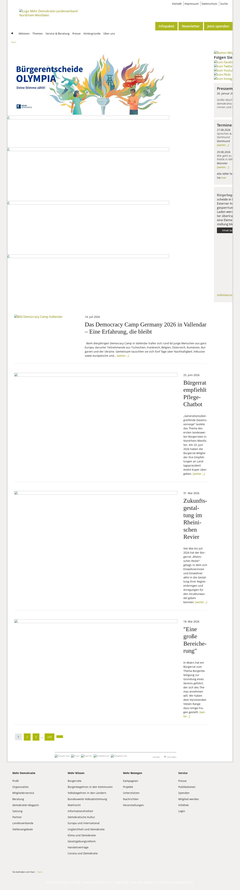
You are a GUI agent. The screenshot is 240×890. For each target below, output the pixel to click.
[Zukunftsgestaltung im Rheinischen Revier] (95, 493)
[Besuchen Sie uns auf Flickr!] (222, 74)
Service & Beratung (58, 33)
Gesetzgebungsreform (82, 841)
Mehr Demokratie (23, 773)
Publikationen (187, 787)
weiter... (223, 145)
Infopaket (166, 26)
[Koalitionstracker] (87, 150)
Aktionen (24, 33)
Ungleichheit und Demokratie (86, 829)
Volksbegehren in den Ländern (87, 793)
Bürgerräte (74, 781)
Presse (76, 33)
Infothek (183, 805)
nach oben (171, 757)
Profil (15, 781)
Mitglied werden (188, 799)
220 (49, 737)
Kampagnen (130, 781)
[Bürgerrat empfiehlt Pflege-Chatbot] (95, 375)
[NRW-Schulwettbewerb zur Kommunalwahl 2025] (87, 118)
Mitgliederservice (23, 793)
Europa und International (84, 823)
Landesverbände (22, 823)
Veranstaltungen (133, 805)
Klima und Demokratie (82, 835)
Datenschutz (209, 3)
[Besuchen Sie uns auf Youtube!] (225, 70)
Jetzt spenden (218, 26)
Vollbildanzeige (226, 295)
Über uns (109, 33)
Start (13, 42)
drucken (156, 757)
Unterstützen (131, 793)
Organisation (20, 787)
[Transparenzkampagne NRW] (87, 257)
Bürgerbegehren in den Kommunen (90, 787)
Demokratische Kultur (81, 817)
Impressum (191, 3)
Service (183, 773)
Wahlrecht (74, 805)
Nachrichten (131, 799)
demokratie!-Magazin (25, 805)
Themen (37, 33)
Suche (224, 3)
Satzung (17, 811)
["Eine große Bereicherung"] (95, 622)
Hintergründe (91, 33)
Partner (17, 817)
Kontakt (177, 3)
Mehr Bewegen (132, 773)
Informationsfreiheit (80, 811)
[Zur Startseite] (49, 15)
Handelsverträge (78, 847)
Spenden (184, 793)
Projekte (128, 787)
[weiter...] (123, 355)
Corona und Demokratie (83, 853)
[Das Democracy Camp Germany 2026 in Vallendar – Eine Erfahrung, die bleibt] (38, 317)
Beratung (18, 799)
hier (223, 177)
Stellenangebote (22, 829)
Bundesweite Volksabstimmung (87, 799)
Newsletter (191, 26)
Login (181, 811)
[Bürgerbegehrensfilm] (87, 203)
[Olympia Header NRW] (87, 114)
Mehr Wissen (76, 773)
